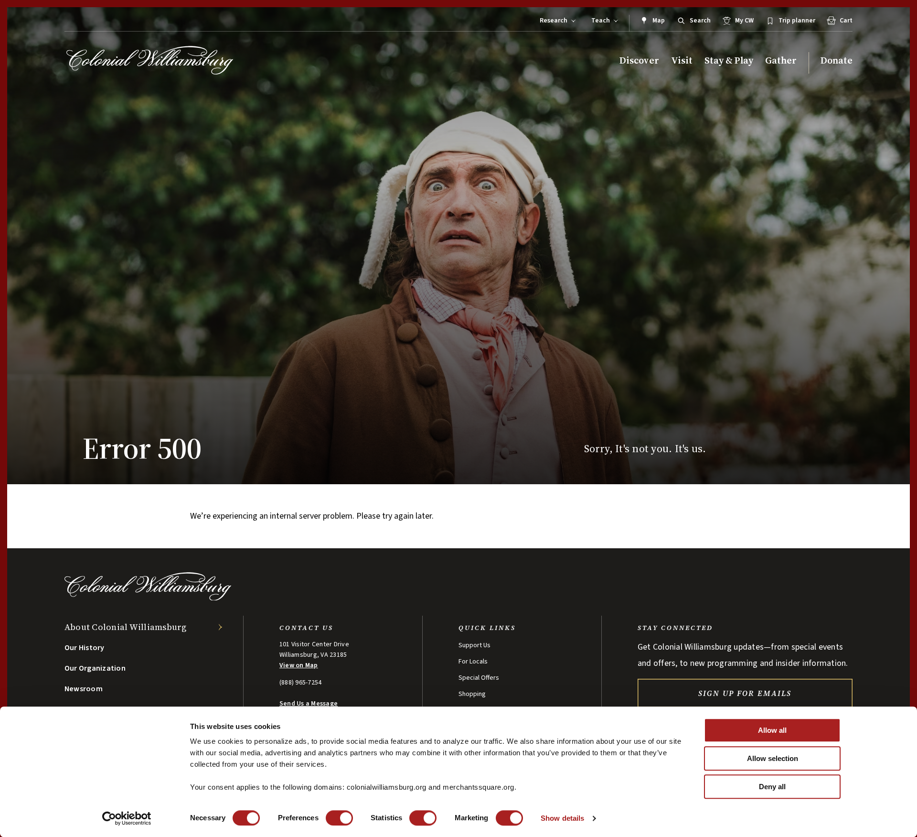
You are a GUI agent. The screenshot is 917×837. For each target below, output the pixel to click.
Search (700, 20)
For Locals (473, 661)
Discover (639, 60)
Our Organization (95, 668)
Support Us (474, 645)
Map (658, 20)
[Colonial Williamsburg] (150, 60)
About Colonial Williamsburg (125, 627)
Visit (682, 60)
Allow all (772, 730)
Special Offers (478, 678)
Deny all (772, 787)
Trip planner (796, 20)
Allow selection (772, 758)
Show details (562, 818)
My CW (744, 20)
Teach (600, 20)
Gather (781, 60)
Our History (84, 647)
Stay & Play (728, 60)
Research (553, 20)
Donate (837, 60)
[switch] (339, 818)
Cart (846, 20)
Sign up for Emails (744, 693)
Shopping (472, 694)
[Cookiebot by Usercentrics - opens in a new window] (127, 818)
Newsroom (83, 689)
